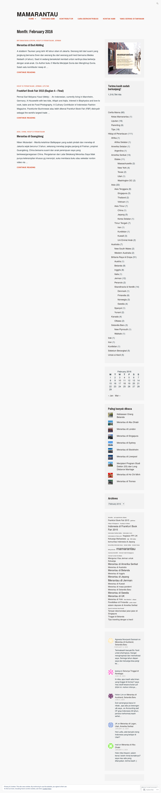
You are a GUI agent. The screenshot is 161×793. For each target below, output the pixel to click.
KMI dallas (133, 539)
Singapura (122, 193)
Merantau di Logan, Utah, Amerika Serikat (125, 724)
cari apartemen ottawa (120, 517)
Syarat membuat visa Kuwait (116, 608)
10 (120, 380)
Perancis (118, 282)
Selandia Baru (118, 324)
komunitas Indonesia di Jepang (121, 541)
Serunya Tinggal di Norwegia (127, 672)
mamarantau (125, 548)
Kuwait (121, 235)
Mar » (117, 395)
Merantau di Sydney (126, 442)
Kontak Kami (109, 18)
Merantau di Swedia (118, 592)
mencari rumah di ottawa (115, 556)
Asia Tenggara (121, 188)
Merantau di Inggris (116, 573)
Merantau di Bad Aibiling (30, 45)
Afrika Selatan (121, 142)
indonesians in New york (115, 536)
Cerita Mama (114, 112)
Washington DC (125, 180)
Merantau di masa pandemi (120, 586)
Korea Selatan (124, 218)
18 (124, 383)
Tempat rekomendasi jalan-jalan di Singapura (123, 612)
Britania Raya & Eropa (26, 40)
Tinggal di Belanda (116, 616)
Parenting (115, 125)
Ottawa (117, 320)
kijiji (128, 539)
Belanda (118, 265)
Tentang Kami (48, 18)
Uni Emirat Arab (125, 239)
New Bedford (127, 599)
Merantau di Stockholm (127, 449)
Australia (115, 244)
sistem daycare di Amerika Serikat (122, 605)
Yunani (117, 312)
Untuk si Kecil (114, 354)
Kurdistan (122, 231)
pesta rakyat (132, 602)
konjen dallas (127, 545)
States (117, 159)
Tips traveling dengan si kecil (120, 619)
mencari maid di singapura (126, 553)
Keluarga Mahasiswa (117, 538)
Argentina (119, 150)
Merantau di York (115, 599)
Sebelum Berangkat (117, 350)
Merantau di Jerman (120, 580)
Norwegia (122, 299)
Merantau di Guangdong (30, 136)
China (23, 132)
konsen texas (136, 545)
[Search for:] (157, 3)
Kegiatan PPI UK (130, 535)
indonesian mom (127, 533)
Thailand (122, 197)
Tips (113, 129)
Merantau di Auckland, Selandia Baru (124, 643)
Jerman (58, 40)
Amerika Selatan (119, 146)
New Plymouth (121, 329)
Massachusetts (125, 163)
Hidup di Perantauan (45, 40)
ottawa (134, 599)
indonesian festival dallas (115, 533)
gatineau (132, 520)
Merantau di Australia (117, 567)
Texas (120, 171)
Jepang (121, 214)
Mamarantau (37, 14)
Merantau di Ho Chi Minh (128, 474)
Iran (119, 227)
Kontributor (66, 18)
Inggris (117, 269)
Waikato (118, 333)
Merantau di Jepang (118, 576)
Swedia (121, 303)
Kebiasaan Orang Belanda (125, 415)
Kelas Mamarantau (120, 116)
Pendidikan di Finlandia (118, 602)
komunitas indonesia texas (115, 545)
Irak (110, 337)
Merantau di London (126, 428)
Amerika (110, 517)
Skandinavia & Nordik (124, 286)
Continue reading (26, 72)
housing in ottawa (125, 523)
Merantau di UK (116, 596)
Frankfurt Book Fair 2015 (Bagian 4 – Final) (40, 91)
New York (122, 167)
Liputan (46, 86)
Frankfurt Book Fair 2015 (118, 520)
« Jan (110, 395)
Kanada (115, 316)
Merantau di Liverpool (127, 456)
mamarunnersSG (113, 553)
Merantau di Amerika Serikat (123, 564)
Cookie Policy (47, 789)
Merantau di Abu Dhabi (127, 422)
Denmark (122, 290)
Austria (117, 261)
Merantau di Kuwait (116, 583)
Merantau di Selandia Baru (119, 589)
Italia (116, 274)
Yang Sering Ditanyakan (132, 18)
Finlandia (122, 295)
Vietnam (121, 201)
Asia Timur (119, 205)
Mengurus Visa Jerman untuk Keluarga (120, 559)
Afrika (114, 137)
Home (31, 18)
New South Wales (122, 248)
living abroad (111, 549)
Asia (19, 132)
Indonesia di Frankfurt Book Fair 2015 (122, 528)
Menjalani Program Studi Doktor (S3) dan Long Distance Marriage (128, 466)
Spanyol (118, 307)
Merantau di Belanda (119, 570)
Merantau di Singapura (127, 435)
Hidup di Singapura (113, 523)
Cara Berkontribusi (88, 18)
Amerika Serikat (118, 154)
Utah (120, 176)
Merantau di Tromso (126, 481)
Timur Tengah (120, 222)
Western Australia (122, 252)
